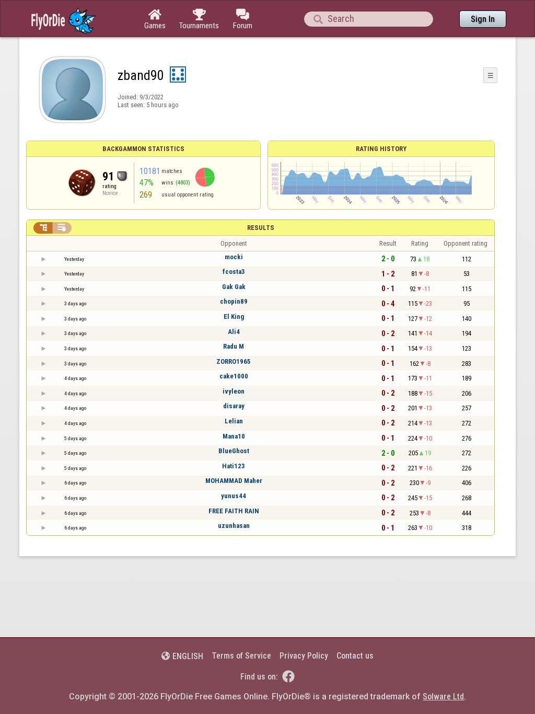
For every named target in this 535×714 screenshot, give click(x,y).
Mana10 (234, 436)
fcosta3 (234, 271)
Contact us (355, 656)
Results (260, 228)
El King (234, 316)
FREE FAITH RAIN (233, 511)
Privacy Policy (304, 656)
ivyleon (234, 391)
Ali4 (234, 332)
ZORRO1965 (233, 361)
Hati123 (233, 466)
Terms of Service (241, 656)
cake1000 (233, 376)
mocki (234, 257)
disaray (234, 406)
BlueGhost (233, 451)
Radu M (233, 346)
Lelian (234, 421)
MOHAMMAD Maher (233, 481)
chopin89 (234, 301)
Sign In (483, 19)
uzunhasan (234, 525)
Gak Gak (234, 287)
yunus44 (233, 496)
